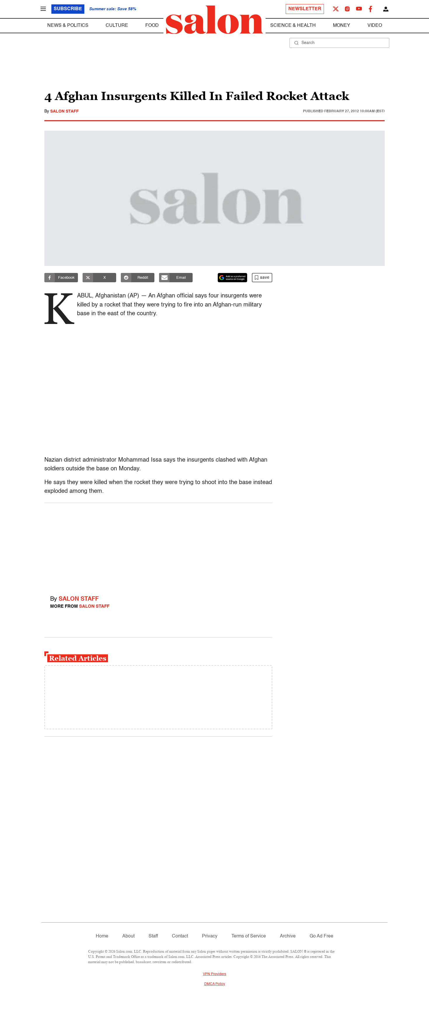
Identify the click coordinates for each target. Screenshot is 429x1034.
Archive (288, 936)
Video (374, 25)
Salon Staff (64, 111)
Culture (117, 25)
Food (152, 25)
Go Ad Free (321, 936)
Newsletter (304, 9)
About (128, 936)
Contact (180, 936)
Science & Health (293, 25)
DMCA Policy (214, 984)
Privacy (209, 936)
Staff (153, 936)
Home (102, 936)
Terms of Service (248, 936)
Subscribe (68, 9)
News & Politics (67, 25)
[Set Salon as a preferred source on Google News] (232, 277)
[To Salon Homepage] (214, 19)
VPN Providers (214, 974)
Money (341, 25)
